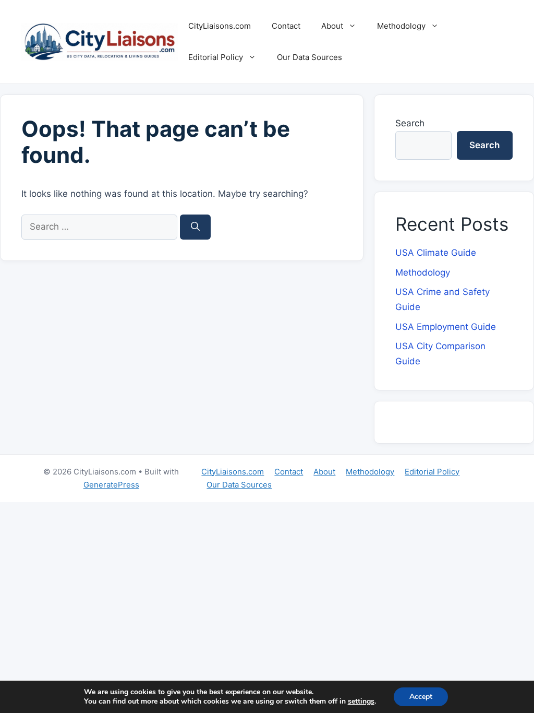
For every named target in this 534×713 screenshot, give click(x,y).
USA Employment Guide (445, 327)
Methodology (401, 26)
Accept (420, 697)
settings (361, 701)
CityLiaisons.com (219, 26)
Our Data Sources (309, 57)
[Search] (195, 227)
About (332, 26)
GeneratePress (111, 485)
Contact (286, 26)
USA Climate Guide (435, 252)
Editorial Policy (215, 57)
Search (409, 123)
